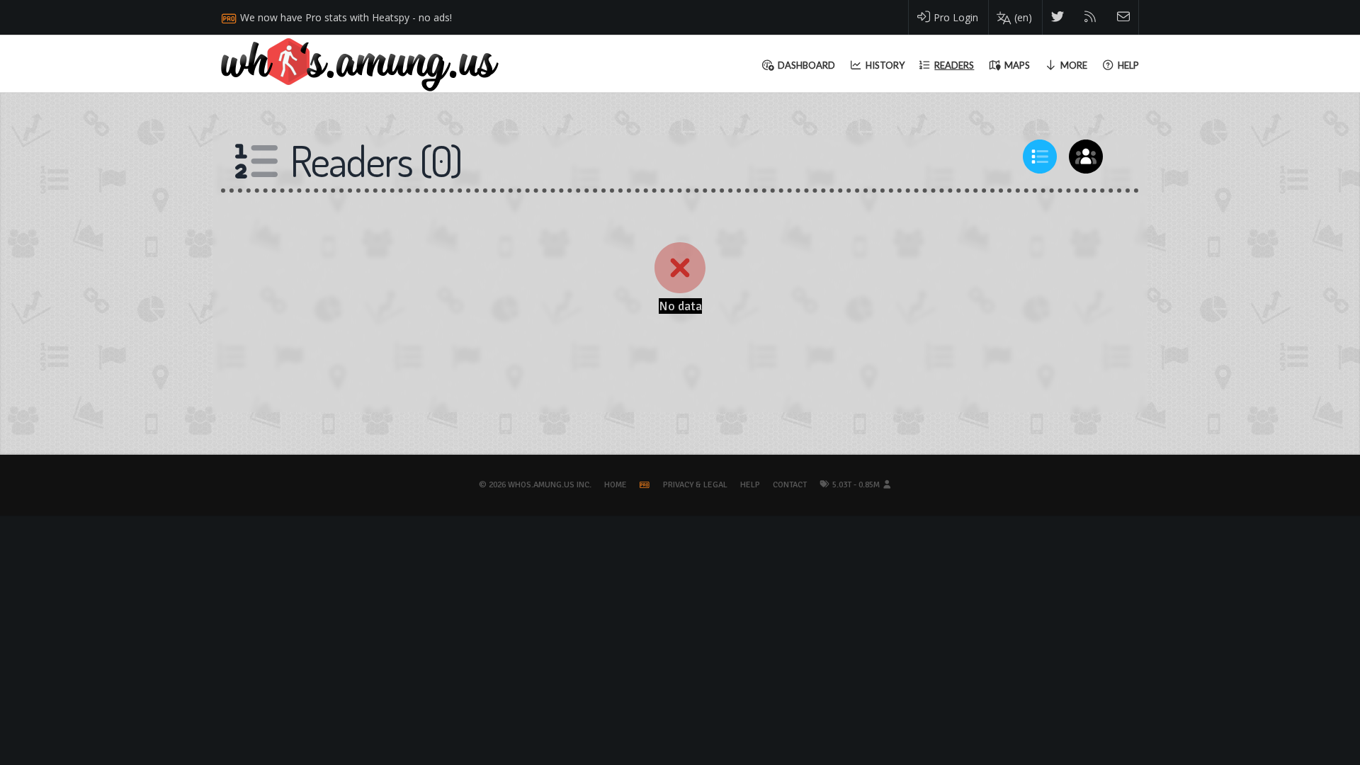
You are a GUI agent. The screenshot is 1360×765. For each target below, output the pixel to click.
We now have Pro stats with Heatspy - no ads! (346, 17)
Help (750, 485)
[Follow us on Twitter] (1058, 17)
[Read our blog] (1090, 17)
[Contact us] (1124, 17)
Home (615, 485)
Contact (790, 485)
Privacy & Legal (695, 485)
